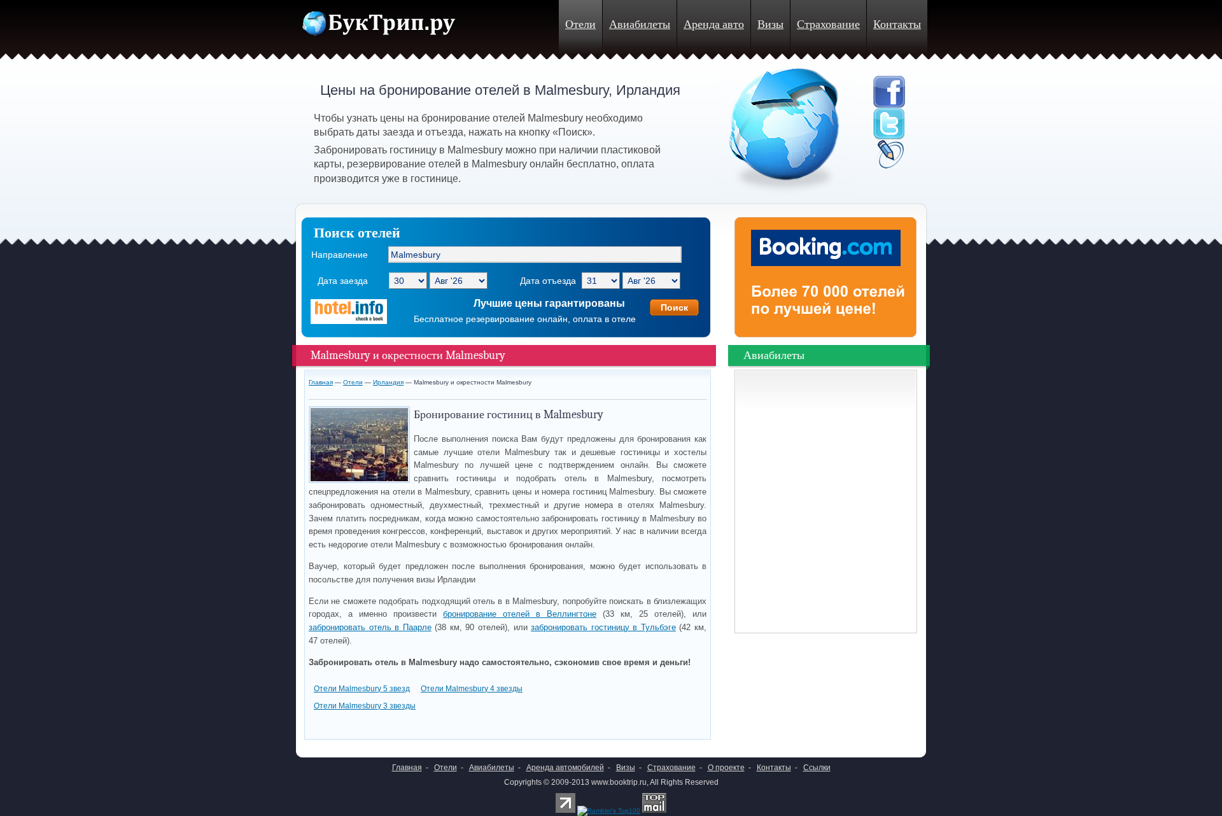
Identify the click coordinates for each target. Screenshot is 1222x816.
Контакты (897, 24)
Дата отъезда (548, 281)
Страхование (828, 24)
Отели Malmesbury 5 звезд (362, 688)
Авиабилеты (639, 24)
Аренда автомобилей (565, 767)
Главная (321, 382)
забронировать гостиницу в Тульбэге (603, 627)
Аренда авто (714, 24)
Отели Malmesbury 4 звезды (472, 688)
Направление (339, 255)
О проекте (726, 767)
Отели (580, 24)
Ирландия (388, 382)
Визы (770, 24)
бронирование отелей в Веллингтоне (519, 614)
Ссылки (817, 767)
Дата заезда (343, 281)
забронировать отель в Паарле (370, 627)
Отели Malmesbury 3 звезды (365, 705)
